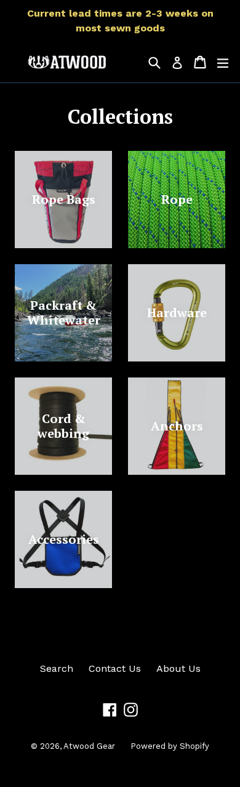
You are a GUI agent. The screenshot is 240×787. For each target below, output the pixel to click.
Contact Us (115, 668)
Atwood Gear (89, 746)
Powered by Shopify (169, 746)
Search (56, 668)
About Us (178, 668)
